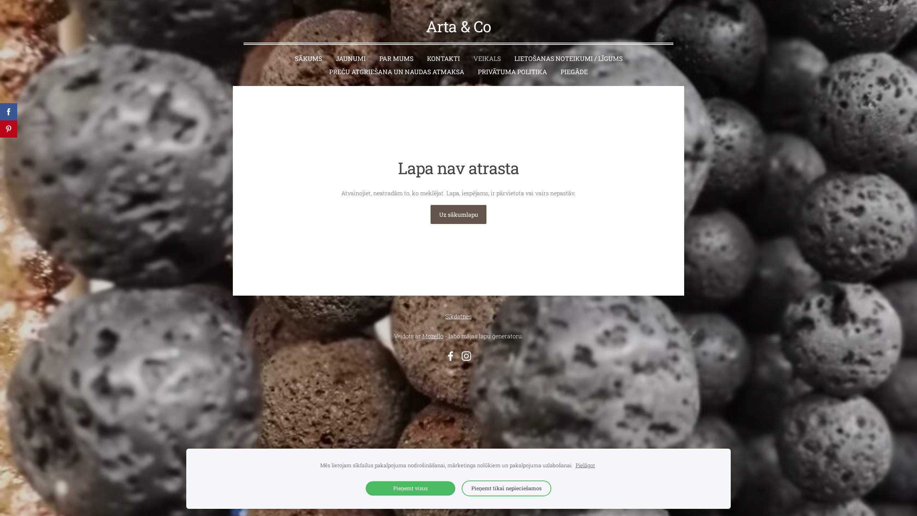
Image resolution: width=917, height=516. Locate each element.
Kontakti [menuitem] (443, 58)
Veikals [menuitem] (487, 58)
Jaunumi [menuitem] (351, 58)
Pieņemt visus (410, 488)
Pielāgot (585, 465)
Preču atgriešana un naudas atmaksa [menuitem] (396, 72)
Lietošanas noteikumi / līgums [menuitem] (568, 58)
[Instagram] (466, 356)
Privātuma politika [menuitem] (512, 72)
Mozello (432, 336)
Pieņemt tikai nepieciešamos (506, 488)
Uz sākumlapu (458, 214)
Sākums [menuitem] (308, 58)
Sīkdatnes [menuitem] (458, 316)
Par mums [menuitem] (396, 58)
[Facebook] (450, 356)
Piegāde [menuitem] (574, 72)
